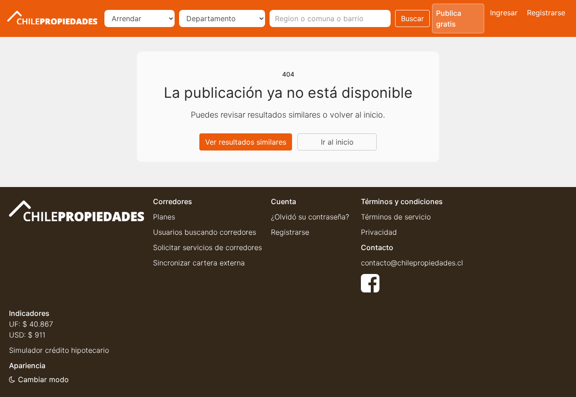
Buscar (412, 18)
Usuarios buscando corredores (204, 232)
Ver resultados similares (245, 141)
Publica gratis (448, 18)
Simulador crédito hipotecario (59, 350)
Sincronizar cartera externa (199, 262)
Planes (164, 216)
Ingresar (504, 12)
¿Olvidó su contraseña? (310, 216)
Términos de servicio (396, 216)
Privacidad (379, 232)
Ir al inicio (337, 141)
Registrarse (546, 12)
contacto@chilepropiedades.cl (412, 262)
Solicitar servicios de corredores (207, 247)
